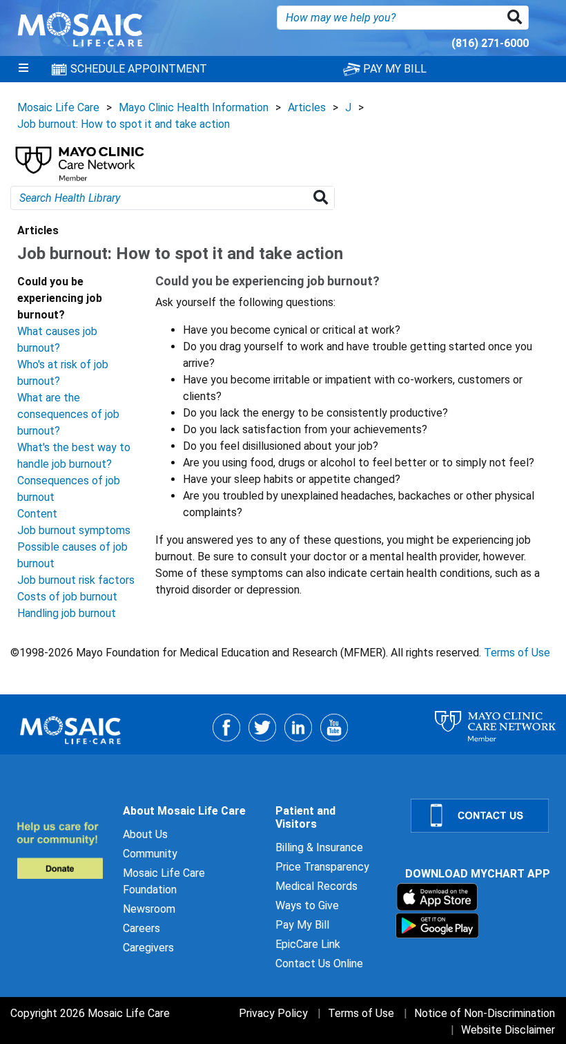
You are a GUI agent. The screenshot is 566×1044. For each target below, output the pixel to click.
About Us (145, 834)
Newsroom (149, 908)
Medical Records (316, 886)
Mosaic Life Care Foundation (164, 881)
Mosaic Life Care (58, 107)
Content (37, 513)
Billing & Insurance (319, 847)
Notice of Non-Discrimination (484, 1013)
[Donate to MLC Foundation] (61, 850)
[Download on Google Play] (437, 924)
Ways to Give (307, 905)
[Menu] (23, 69)
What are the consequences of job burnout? (68, 414)
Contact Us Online (319, 963)
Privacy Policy (273, 1013)
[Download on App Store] (437, 896)
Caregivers (148, 947)
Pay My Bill (302, 924)
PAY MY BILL (393, 68)
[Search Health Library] (323, 198)
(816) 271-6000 (490, 43)
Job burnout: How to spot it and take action (123, 124)
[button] (517, 17)
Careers (141, 928)
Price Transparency (322, 866)
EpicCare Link (307, 944)
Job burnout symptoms (73, 530)
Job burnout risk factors (76, 580)
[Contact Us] (480, 816)
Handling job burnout (66, 613)
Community (150, 853)
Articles (307, 107)
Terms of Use (517, 652)
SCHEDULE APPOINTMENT (137, 68)
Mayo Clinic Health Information (194, 107)
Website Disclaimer (508, 1029)
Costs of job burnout (67, 596)
